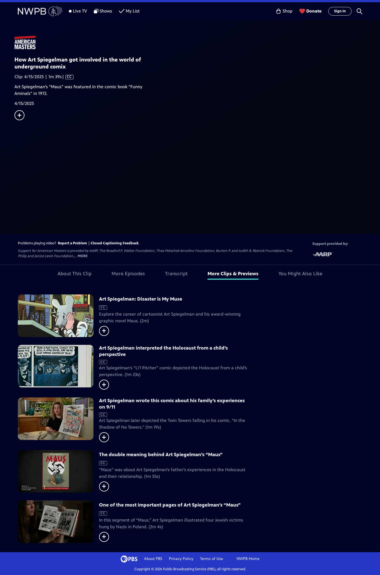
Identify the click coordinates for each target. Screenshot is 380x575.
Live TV (80, 11)
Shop (287, 11)
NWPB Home (248, 558)
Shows (106, 11)
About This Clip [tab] (75, 274)
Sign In (340, 11)
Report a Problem (72, 243)
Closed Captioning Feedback (115, 243)
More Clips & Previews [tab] (233, 274)
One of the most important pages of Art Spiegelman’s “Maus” (170, 505)
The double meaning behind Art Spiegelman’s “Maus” (161, 454)
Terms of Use (211, 558)
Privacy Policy (181, 558)
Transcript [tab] (176, 274)
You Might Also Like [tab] (300, 274)
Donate (314, 11)
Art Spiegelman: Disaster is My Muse (140, 299)
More (83, 256)
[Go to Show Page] (197, 43)
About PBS (153, 558)
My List (133, 11)
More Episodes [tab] (128, 274)
